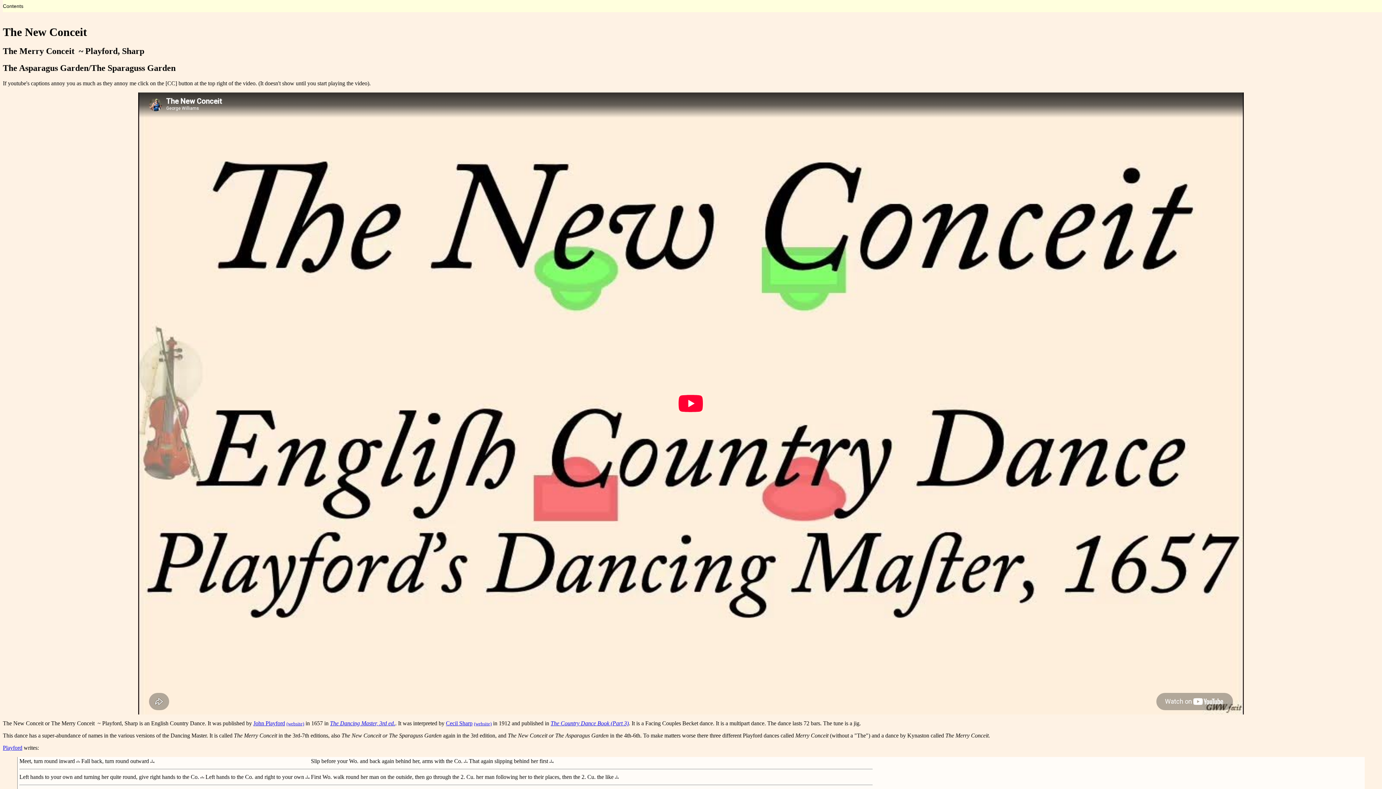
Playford (12, 748)
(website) (295, 723)
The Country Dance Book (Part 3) (590, 723)
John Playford (269, 723)
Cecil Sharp (459, 723)
